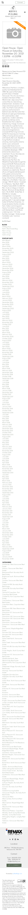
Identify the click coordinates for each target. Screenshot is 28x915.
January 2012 (6, 509)
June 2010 (5, 539)
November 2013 (7, 468)
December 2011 (7, 511)
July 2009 (5, 553)
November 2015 (7, 430)
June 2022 (5, 314)
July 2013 (5, 474)
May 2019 (5, 364)
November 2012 (7, 488)
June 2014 (5, 458)
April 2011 (5, 527)
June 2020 (6, 344)
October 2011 (6, 515)
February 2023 (7, 298)
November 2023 (7, 282)
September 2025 (8, 252)
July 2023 (5, 290)
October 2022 (7, 306)
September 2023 (8, 286)
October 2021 (6, 324)
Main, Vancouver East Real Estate (13, 716)
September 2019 (7, 356)
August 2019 (6, 358)
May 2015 (5, 442)
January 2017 (6, 406)
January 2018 (6, 390)
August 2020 (6, 340)
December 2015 (7, 428)
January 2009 (7, 557)
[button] (10, 839)
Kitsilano (5, 692)
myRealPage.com (17, 873)
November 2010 (7, 535)
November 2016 (7, 408)
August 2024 (6, 272)
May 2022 (5, 316)
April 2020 (6, 346)
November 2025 (7, 248)
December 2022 (7, 302)
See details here (7, 78)
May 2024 (5, 276)
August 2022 (6, 310)
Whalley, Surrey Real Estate (11, 814)
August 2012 (6, 495)
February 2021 (7, 334)
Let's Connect (14, 865)
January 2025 (7, 266)
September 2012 (7, 492)
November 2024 (7, 270)
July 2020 (5, 342)
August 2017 (6, 398)
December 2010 (7, 533)
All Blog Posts (6, 227)
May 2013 (5, 477)
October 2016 (6, 410)
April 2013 (5, 478)
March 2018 (6, 388)
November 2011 (7, 513)
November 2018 (7, 374)
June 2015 (5, 440)
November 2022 (7, 304)
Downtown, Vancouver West (11, 622)
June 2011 (5, 523)
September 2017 (7, 396)
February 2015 (7, 446)
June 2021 (5, 326)
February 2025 (7, 264)
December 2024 (7, 268)
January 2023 (7, 300)
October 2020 (7, 338)
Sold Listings (6, 235)
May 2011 (5, 525)
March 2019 (6, 368)
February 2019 (7, 370)
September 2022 (8, 308)
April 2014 (5, 462)
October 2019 (6, 354)
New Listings (6, 231)
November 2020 (7, 336)
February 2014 (7, 467)
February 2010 (7, 547)
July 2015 (5, 438)
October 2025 (7, 250)
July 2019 (5, 360)
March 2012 (6, 505)
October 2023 (7, 284)
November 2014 (7, 450)
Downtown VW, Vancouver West (13, 616)
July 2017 (5, 400)
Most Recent (6, 240)
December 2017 (7, 392)
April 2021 (5, 330)
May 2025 (5, 258)
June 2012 (5, 499)
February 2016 (7, 424)
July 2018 (5, 380)
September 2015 (7, 434)
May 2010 (5, 541)
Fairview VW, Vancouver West (12, 632)
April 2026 (5, 244)
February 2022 (7, 320)
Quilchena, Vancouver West (11, 752)
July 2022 (5, 312)
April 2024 (5, 278)
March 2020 (6, 348)
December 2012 (7, 486)
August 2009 (6, 551)
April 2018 (5, 386)
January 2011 (6, 531)
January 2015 (6, 448)
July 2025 (5, 256)
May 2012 (5, 501)
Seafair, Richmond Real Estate (12, 766)
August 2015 (6, 436)
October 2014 (6, 452)
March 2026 (6, 246)
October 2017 (6, 394)
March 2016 (6, 422)
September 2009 (8, 549)
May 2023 (5, 294)
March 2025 (6, 262)
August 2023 (6, 288)
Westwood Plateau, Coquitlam (12, 810)
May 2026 (5, 242)
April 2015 (5, 444)
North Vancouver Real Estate (11, 746)
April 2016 (5, 420)
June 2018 (5, 382)
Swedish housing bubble (10, 790)
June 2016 (5, 416)
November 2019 (7, 352)
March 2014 (6, 464)
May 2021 (5, 328)
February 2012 (7, 506)
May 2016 (5, 418)
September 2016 (7, 412)
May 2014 (5, 460)
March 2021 (6, 332)
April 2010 (5, 543)
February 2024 (7, 280)
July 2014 (5, 457)
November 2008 (7, 559)
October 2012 (6, 491)
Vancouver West (7, 796)
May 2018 (5, 384)
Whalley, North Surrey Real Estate (13, 813)
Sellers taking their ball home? (12, 768)
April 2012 (5, 503)
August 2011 (6, 519)
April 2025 (5, 260)
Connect (20, 2)
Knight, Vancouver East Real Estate (14, 700)
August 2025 (6, 254)
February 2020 (7, 350)
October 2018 (6, 376)
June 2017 (5, 402)
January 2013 (6, 485)
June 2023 (5, 292)
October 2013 (6, 471)
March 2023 (6, 296)
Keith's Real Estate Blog (10, 229)
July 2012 (5, 496)
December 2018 (7, 372)
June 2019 (5, 362)
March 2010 (6, 545)
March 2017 (6, 404)
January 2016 (6, 426)
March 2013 (6, 481)
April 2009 (6, 555)
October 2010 (6, 537)
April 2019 (5, 366)
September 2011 (7, 517)
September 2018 (7, 378)
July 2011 (5, 521)
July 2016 (5, 414)
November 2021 (7, 322)
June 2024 (5, 274)
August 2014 (6, 454)
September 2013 (7, 472)
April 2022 (5, 318)
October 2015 (6, 432)
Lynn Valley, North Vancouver (12, 710)
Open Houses (6, 233)
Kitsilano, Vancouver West (11, 694)
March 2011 (6, 529)
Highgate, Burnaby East (10, 674)
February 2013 (7, 482)
